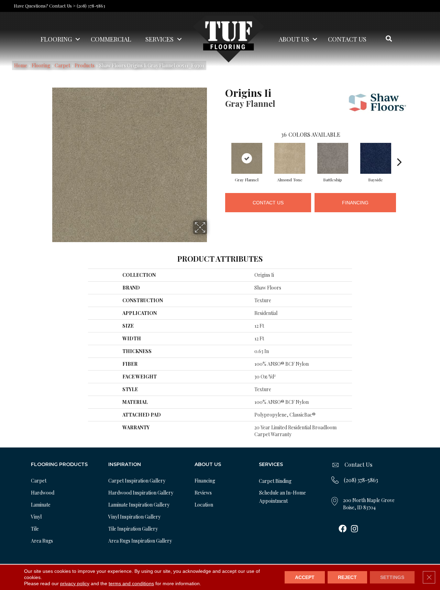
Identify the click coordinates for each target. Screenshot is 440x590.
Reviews (203, 492)
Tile (35, 528)
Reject (347, 577)
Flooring (56, 39)
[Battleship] (333, 158)
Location (204, 504)
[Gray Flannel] (247, 158)
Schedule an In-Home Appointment (282, 496)
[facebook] (342, 529)
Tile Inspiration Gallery (133, 528)
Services (159, 39)
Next (399, 151)
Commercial (111, 39)
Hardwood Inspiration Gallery (140, 492)
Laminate (41, 504)
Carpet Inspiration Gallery (136, 480)
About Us (294, 39)
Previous (222, 151)
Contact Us (347, 39)
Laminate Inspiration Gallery (138, 504)
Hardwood (42, 492)
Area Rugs (42, 540)
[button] (78, 39)
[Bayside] (376, 158)
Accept (305, 577)
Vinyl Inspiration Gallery (134, 516)
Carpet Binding (275, 481)
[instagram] (354, 529)
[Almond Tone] (290, 158)
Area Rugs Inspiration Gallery (140, 540)
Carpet (38, 480)
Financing (355, 202)
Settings (392, 577)
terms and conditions (131, 583)
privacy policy (74, 583)
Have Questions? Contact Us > (45, 6)
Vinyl (36, 516)
